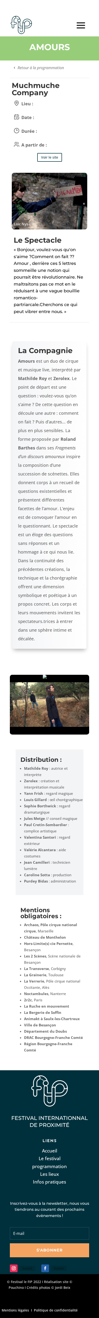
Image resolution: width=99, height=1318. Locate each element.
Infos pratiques (49, 1182)
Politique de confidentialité (56, 1310)
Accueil (49, 1151)
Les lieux (49, 1174)
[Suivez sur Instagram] (14, 1268)
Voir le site (49, 157)
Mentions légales (15, 1310)
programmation (49, 1166)
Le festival (50, 1158)
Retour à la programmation (41, 67)
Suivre (27, 1268)
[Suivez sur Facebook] (45, 1268)
